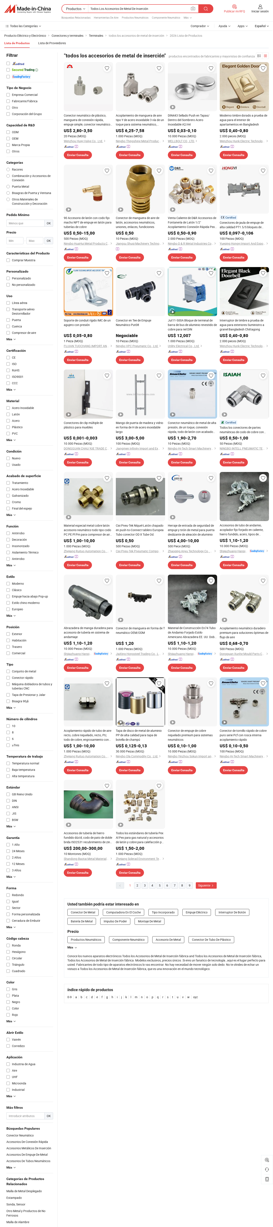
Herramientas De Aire (106, 17)
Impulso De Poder (115, 921)
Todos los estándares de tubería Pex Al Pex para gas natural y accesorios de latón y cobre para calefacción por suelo (140, 837)
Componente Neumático (166, 17)
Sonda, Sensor (15, 1204)
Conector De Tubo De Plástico (211, 940)
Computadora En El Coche (123, 912)
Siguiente (204, 885)
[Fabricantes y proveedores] (27, 8)
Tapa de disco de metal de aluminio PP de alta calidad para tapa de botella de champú (139, 735)
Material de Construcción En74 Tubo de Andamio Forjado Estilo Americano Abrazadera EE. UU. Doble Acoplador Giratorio (192, 632)
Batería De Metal (82, 921)
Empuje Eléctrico (197, 912)
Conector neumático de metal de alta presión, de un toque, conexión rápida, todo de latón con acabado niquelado (192, 427)
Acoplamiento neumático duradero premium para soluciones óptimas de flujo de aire (244, 632)
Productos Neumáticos (135, 17)
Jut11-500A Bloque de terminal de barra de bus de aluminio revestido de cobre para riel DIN (192, 324)
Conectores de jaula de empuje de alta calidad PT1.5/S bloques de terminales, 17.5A (242, 225)
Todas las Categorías (24, 26)
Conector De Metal (83, 912)
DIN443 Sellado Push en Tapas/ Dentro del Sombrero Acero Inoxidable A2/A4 (188, 119)
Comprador (198, 26)
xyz (195, 997)
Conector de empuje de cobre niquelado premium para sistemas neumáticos (190, 735)
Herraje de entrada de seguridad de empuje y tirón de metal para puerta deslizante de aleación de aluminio (191, 529)
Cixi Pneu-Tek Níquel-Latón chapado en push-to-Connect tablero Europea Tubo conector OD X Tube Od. (140, 529)
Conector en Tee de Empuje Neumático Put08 (133, 322)
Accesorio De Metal (168, 940)
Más (70, 947)
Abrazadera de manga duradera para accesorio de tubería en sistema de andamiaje (88, 632)
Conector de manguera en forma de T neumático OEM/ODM (140, 630)
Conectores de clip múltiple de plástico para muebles (83, 425)
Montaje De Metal (149, 921)
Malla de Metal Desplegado (24, 1191)
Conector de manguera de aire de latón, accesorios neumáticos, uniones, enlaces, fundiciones (137, 222)
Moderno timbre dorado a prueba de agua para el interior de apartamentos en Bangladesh (243, 119)
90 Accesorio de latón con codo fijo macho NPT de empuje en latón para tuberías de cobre (88, 222)
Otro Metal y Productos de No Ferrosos (25, 1213)
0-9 (69, 997)
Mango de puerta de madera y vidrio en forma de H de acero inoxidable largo (139, 427)
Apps (241, 26)
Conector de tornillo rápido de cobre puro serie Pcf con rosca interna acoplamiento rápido (243, 735)
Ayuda (223, 26)
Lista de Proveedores (52, 43)
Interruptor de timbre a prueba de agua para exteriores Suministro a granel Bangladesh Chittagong (242, 324)
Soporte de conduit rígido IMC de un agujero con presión (87, 322)
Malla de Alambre (17, 1222)
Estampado (14, 1198)
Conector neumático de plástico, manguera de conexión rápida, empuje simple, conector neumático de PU (87, 120)
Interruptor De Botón (232, 912)
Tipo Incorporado (163, 912)
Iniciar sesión (260, 11)
